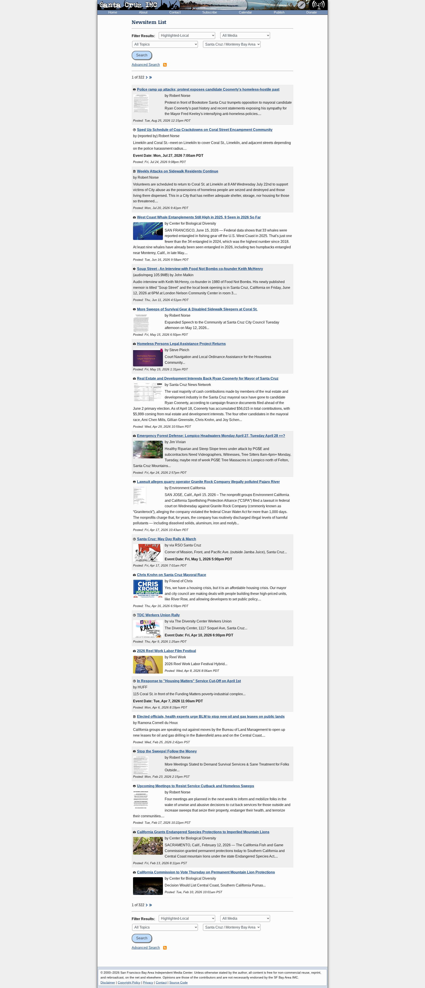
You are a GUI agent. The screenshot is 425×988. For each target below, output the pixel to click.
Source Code (178, 982)
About (143, 12)
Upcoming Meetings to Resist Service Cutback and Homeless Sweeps (195, 786)
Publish (279, 12)
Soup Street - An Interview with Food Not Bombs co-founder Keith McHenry (200, 269)
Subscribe (209, 12)
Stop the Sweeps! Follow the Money (167, 751)
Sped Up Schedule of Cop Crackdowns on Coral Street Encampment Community (204, 130)
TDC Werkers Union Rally (158, 615)
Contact (175, 12)
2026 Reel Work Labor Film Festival (166, 651)
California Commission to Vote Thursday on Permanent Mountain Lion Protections (206, 872)
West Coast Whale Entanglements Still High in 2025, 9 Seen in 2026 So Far (199, 217)
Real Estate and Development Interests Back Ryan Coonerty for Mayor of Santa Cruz (207, 378)
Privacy (148, 982)
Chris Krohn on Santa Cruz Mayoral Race (171, 575)
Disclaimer (107, 982)
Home (112, 12)
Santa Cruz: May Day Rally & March (166, 539)
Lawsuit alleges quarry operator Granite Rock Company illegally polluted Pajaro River (208, 482)
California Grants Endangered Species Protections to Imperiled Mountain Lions (203, 832)
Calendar (245, 12)
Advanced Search (146, 65)
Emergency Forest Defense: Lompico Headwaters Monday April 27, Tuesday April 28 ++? (211, 436)
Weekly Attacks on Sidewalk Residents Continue (177, 171)
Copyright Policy (129, 982)
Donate (311, 12)
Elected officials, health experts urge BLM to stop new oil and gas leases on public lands (211, 716)
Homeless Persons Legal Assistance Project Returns (181, 344)
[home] (138, 5)
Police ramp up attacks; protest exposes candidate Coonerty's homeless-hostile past (208, 89)
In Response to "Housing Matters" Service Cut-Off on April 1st (189, 681)
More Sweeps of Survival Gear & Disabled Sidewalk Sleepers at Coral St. (197, 309)
